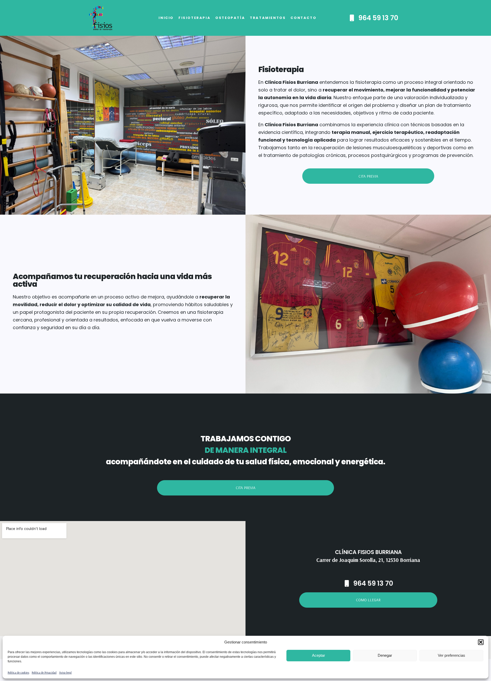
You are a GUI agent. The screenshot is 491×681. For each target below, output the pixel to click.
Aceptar (318, 655)
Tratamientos (268, 17)
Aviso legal (65, 672)
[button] (480, 642)
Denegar (385, 655)
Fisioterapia (194, 17)
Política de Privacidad (44, 672)
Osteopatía (230, 17)
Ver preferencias (451, 655)
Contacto (303, 17)
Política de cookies (18, 672)
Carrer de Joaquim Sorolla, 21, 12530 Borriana (368, 560)
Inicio (166, 17)
